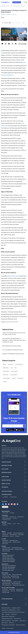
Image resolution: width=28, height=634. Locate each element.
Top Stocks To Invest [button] (7, 491)
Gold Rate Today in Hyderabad (8, 559)
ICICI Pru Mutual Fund (6, 585)
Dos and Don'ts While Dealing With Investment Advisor (13, 612)
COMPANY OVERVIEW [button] (6, 462)
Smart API (15, 518)
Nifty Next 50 (5, 534)
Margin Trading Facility (6, 518)
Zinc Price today (5, 576)
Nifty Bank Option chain (17, 547)
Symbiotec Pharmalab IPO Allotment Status (13, 353)
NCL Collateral (15, 620)
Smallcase (9, 523)
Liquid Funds (12, 589)
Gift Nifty (17, 536)
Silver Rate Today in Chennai (8, 568)
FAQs (3, 614)
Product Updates (6, 378)
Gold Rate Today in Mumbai (8, 555)
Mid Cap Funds (19, 590)
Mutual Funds (5, 374)
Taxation (5, 381)
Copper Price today (6, 574)
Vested (18, 523)
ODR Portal (11, 622)
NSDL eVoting (5, 622)
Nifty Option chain (6, 547)
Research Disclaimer (6, 607)
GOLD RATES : (5, 553)
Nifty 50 (4, 533)
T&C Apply (7, 614)
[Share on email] (16, 43)
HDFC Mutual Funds (16, 583)
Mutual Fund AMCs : (6, 580)
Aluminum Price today (17, 574)
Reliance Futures (16, 542)
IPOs (15, 367)
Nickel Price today (15, 576)
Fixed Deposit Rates (6, 519)
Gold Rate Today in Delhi (7, 556)
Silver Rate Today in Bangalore (8, 567)
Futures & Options (19, 364)
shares (23, 62)
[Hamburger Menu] (26, 2)
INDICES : (4, 531)
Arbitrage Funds (5, 590)
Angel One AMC (5, 512)
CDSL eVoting (22, 620)
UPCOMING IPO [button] (5, 487)
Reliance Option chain (19, 549)
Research (14, 378)
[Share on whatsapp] (5, 43)
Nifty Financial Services (18, 533)
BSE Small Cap (5, 536)
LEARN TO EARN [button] (5, 476)
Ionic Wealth (12, 512)
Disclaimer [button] (4, 604)
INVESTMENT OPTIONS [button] (7, 465)
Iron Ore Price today (6, 577)
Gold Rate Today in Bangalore (8, 561)
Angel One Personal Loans (7, 618)
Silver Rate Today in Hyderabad (8, 565)
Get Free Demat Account (14, 632)
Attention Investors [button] (7, 598)
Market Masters (6, 371)
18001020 (6, 496)
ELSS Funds (5, 589)
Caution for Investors (20, 624)
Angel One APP (5, 516)
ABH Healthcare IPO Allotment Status (11, 346)
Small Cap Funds (19, 589)
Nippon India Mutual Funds (18, 585)
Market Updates (14, 371)
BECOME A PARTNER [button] (6, 480)
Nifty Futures (5, 540)
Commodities (10, 364)
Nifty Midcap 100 (13, 534)
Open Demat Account (16, 2)
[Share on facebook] (12, 43)
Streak (14, 523)
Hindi (12, 367)
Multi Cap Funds (5, 592)
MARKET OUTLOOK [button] (6, 483)
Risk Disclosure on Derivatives (8, 624)
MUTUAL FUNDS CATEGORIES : (8, 587)
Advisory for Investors (6, 620)
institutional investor (13, 276)
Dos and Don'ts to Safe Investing (8, 610)
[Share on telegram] (2, 43)
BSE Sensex (21, 534)
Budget (4, 364)
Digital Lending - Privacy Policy (8, 616)
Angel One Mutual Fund (7, 581)
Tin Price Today (15, 577)
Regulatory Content (16, 607)
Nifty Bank (9, 533)
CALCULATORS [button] (5, 469)
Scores (18, 610)
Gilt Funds (13, 590)
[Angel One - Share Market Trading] (5, 2)
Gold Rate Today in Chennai (8, 558)
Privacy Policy (14, 614)
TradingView (4, 524)
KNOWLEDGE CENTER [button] (6, 472)
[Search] (24, 2)
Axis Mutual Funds (6, 583)
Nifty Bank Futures (14, 540)
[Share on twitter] (9, 43)
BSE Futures (5, 543)
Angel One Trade (13, 516)
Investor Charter (17, 618)
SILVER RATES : (5, 564)
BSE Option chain (6, 550)
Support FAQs (14, 496)
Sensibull (4, 523)
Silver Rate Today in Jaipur (8, 570)
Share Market (20, 378)
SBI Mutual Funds (17, 581)
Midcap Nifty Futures (6, 542)
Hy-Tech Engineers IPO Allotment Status (12, 349)
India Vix (12, 536)
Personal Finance (13, 374)
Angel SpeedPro (21, 516)
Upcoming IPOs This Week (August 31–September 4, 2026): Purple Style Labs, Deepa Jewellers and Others (13, 340)
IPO (2, 53)
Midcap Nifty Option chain (8, 549)
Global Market (6, 367)
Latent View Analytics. (7, 75)
